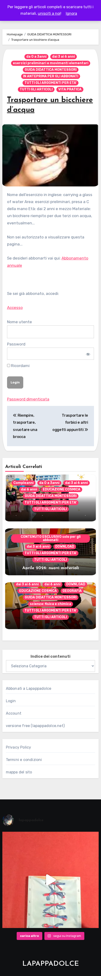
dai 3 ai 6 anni (63, 57)
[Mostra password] (87, 354)
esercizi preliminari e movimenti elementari (50, 63)
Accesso (15, 307)
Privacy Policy (18, 747)
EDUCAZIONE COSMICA (61, 489)
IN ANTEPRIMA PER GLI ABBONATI (50, 76)
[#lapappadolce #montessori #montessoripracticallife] (50, 880)
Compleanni (23, 483)
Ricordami (20, 365)
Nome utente (19, 321)
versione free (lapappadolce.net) (35, 726)
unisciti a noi (49, 13)
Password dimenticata (28, 399)
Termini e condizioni (24, 759)
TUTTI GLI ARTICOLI (36, 89)
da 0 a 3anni (36, 57)
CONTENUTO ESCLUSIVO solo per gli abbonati (51, 538)
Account (13, 713)
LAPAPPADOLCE (50, 964)
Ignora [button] (71, 13)
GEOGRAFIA (72, 591)
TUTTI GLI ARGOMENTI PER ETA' (50, 83)
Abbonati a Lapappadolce (28, 688)
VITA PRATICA (70, 89)
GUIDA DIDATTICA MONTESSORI (51, 70)
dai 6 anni (29, 489)
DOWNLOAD (64, 547)
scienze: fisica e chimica (50, 604)
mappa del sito (19, 772)
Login (11, 701)
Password (16, 344)
